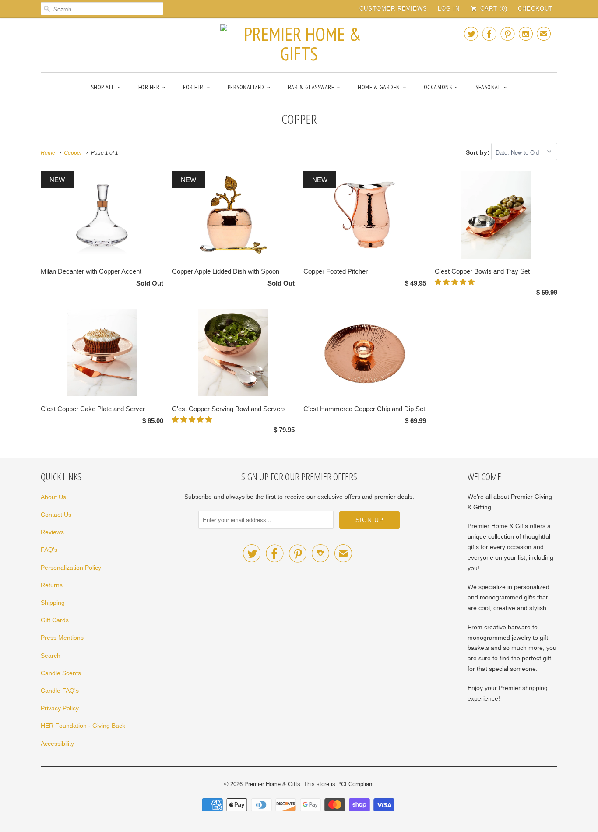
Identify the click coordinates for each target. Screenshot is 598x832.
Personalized (246, 87)
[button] (455, 282)
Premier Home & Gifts (272, 784)
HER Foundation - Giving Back (83, 725)
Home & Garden (379, 87)
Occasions (438, 87)
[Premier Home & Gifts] (299, 43)
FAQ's (49, 549)
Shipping (53, 602)
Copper (299, 119)
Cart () (492, 8)
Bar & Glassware (311, 87)
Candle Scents (61, 673)
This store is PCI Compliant (339, 784)
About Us (53, 497)
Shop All (103, 87)
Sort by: (478, 152)
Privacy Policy (60, 708)
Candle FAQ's (60, 690)
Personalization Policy (71, 567)
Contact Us (56, 514)
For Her (149, 87)
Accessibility (57, 743)
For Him (193, 87)
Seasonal (488, 87)
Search (50, 655)
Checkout (535, 8)
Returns (52, 585)
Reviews (52, 532)
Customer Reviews (393, 8)
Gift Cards (55, 620)
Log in (449, 8)
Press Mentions (62, 637)
